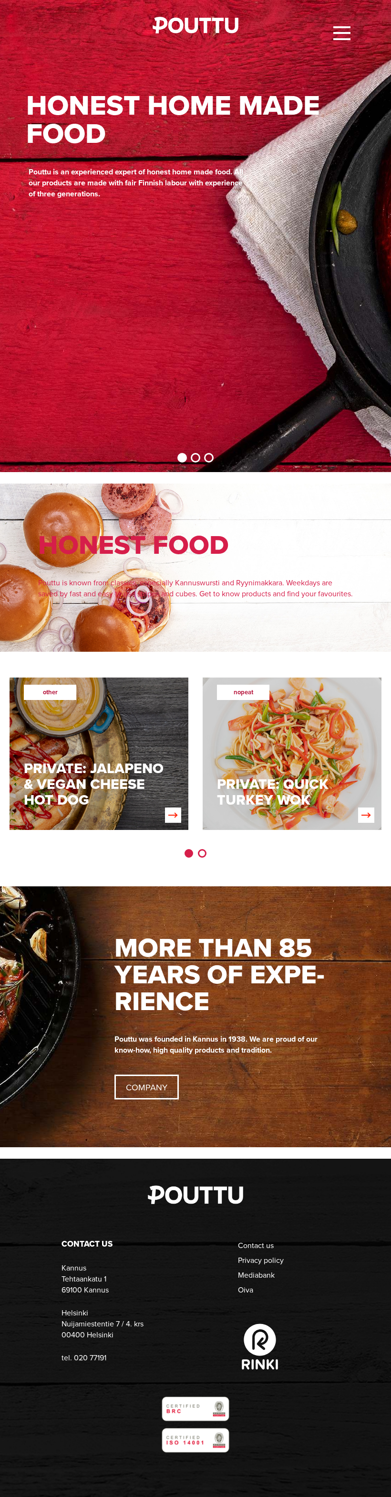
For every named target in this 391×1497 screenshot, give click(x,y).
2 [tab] (195, 458)
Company (146, 1087)
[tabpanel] (195, 236)
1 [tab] (182, 458)
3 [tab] (209, 458)
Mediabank (256, 1275)
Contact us (256, 1245)
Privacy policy (261, 1260)
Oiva (245, 1289)
